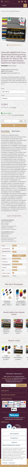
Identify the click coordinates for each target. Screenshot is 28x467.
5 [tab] (13, 45)
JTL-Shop (17, 465)
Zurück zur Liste (5, 11)
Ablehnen (14, 442)
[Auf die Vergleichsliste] (20, 19)
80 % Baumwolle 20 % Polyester (19, 256)
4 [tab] (11, 45)
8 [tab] (17, 45)
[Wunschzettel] (22, 1)
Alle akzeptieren (14, 433)
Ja (13, 272)
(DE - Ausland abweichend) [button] (17, 115)
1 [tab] (7, 45)
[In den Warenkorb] (2, 16)
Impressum (5, 462)
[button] (19, 1)
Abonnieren (21, 385)
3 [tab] (10, 45)
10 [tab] (20, 45)
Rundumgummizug (16, 258)
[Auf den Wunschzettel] (23, 19)
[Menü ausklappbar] (2, 1)
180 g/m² (14, 245)
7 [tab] (16, 45)
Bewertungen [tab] (16, 131)
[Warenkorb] (25, 1)
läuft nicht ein (15, 261)
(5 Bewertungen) (12, 65)
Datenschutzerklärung (7, 378)
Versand (14, 107)
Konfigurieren (14, 438)
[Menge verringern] (3, 121)
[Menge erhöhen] (25, 121)
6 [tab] (14, 45)
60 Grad (14, 251)
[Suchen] (25, 5)
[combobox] (14, 91)
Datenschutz (12, 462)
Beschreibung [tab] (5, 131)
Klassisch (15, 270)
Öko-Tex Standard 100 (17, 264)
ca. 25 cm (15, 267)
